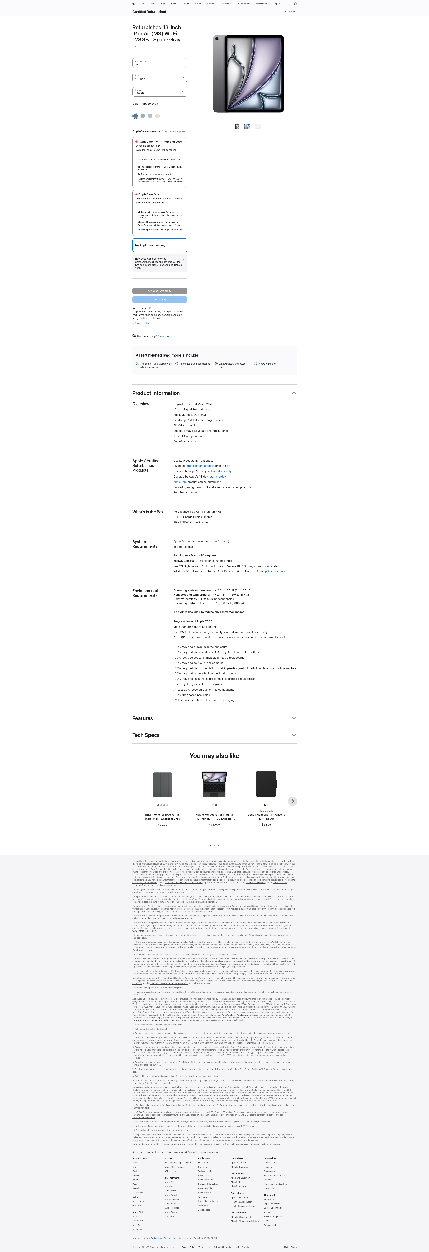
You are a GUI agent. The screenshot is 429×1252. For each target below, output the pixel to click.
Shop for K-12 (237, 1182)
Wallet (135, 1216)
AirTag (135, 1197)
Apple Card (137, 1221)
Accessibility (269, 1162)
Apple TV (169, 1186)
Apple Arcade (171, 1195)
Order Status (204, 1205)
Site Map (246, 1247)
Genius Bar (203, 1167)
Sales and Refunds (222, 1247)
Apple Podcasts (172, 1208)
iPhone (135, 1175)
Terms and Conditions (256, 882)
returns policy (217, 476)
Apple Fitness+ (172, 1199)
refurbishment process (200, 465)
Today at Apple (205, 1171)
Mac (134, 1167)
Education (268, 1167)
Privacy (267, 1180)
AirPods (136, 1188)
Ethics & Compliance (273, 1216)
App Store (169, 1216)
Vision (135, 1184)
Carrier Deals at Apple (208, 1201)
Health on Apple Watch (241, 1202)
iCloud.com (170, 1171)
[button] (287, 3)
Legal (236, 1247)
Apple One (170, 1182)
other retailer (178, 1238)
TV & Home (137, 1192)
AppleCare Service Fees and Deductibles (196, 974)
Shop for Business (239, 1167)
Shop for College (238, 1186)
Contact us (164, 336)
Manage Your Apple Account (178, 1162)
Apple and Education (240, 1178)
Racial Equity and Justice (275, 1184)
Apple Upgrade (205, 1188)
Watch (135, 1180)
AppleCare (180, 482)
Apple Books (171, 1212)
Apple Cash (137, 1229)
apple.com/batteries (189, 1076)
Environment (269, 1171)
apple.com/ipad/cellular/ (143, 1117)
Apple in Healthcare (240, 1197)
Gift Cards (137, 1205)
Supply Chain (270, 1188)
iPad (134, 1171)
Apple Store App (205, 1180)
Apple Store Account (174, 1167)
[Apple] (133, 1152)
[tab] (237, 127)
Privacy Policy (188, 1247)
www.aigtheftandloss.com (144, 931)
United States (290, 1247)
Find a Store (203, 1162)
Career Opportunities (273, 1208)
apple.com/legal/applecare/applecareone (231, 1015)
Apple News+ (171, 1204)
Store (134, 1162)
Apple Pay (137, 1225)
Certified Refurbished (149, 12)
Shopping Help (204, 1210)
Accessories (138, 1201)
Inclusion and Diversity (274, 1175)
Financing (202, 1197)
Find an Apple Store (160, 1238)
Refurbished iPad (148, 1152)
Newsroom (269, 1199)
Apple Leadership (272, 1204)
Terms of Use (204, 1247)
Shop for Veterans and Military (245, 1221)
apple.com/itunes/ (275, 571)
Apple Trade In (204, 1192)
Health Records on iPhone (243, 1206)
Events (267, 1221)
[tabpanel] (249, 72)
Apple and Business (240, 1162)
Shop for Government (241, 1217)
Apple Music (170, 1191)
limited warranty (221, 471)
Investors (268, 1212)
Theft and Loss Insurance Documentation (183, 882)
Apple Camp (203, 1175)
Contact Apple (270, 1225)
